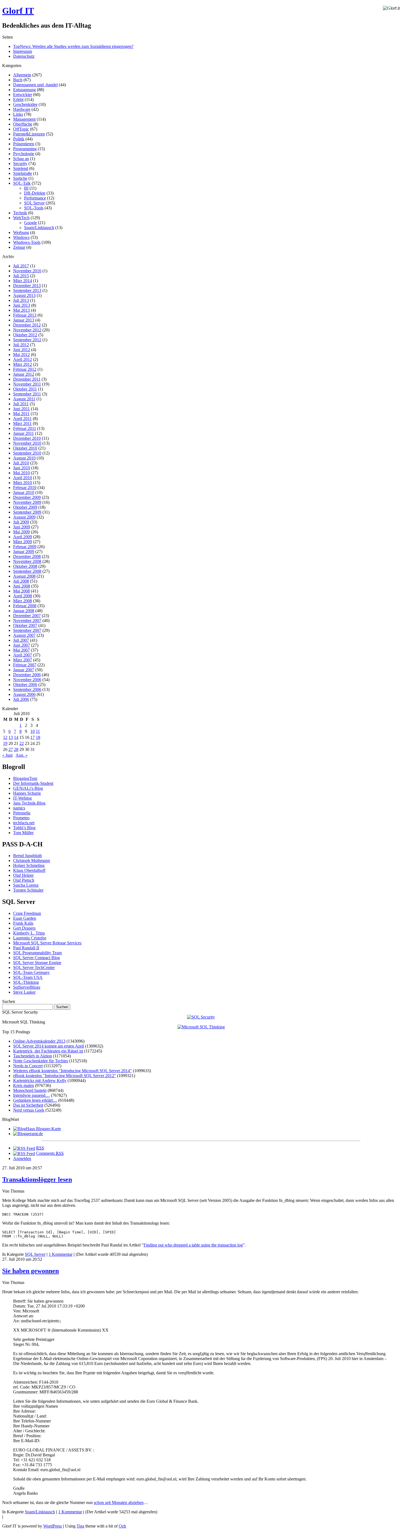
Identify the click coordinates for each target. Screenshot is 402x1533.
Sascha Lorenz (26, 885)
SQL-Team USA (28, 977)
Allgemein (22, 75)
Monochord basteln (29, 1090)
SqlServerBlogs (26, 987)
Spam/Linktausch (39, 227)
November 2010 (27, 443)
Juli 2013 (21, 300)
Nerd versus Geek (28, 1110)
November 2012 (27, 330)
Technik (20, 212)
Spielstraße (22, 173)
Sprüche (20, 178)
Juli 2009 (21, 522)
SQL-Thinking (26, 982)
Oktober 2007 (25, 625)
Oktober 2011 (25, 389)
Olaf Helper (23, 875)
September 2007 (27, 630)
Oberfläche (22, 124)
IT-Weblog (22, 798)
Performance (35, 198)
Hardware (21, 109)
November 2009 (27, 502)
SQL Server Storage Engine (37, 962)
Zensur (19, 247)
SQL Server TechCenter (34, 967)
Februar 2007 (24, 665)
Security (20, 163)
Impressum (22, 51)
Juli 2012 (21, 344)
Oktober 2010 (25, 448)
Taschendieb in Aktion (32, 1056)
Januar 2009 (23, 551)
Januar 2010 (23, 492)
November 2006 (27, 679)
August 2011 (24, 399)
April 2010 (22, 477)
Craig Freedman (27, 913)
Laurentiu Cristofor (29, 938)
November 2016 (27, 270)
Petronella (21, 813)
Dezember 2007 (27, 615)
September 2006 (27, 689)
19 (5, 743)
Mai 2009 (21, 532)
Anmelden (22, 1158)
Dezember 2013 (27, 285)
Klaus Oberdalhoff (29, 870)
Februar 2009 (24, 546)
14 (16, 737)
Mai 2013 (21, 310)
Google (30, 222)
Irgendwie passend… (31, 1095)
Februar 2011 (24, 428)
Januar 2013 (23, 320)
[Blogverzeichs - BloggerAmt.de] (28, 1133)
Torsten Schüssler (28, 890)
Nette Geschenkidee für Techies (40, 1060)
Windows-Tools (26, 242)
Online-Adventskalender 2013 (39, 1041)
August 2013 (24, 295)
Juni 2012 (21, 349)
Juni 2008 (21, 586)
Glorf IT (18, 11)
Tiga (80, 1526)
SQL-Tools (33, 208)
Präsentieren (23, 143)
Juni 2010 (21, 467)
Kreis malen (23, 1085)
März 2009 (22, 541)
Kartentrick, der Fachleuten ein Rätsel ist (48, 1051)
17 (32, 737)
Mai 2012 (21, 354)
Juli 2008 (21, 581)
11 (38, 731)
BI (26, 188)
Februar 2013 (24, 315)
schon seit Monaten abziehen (119, 1502)
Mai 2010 (21, 472)
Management (24, 119)
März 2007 (22, 660)
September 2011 (27, 394)
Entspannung (24, 89)
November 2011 (27, 384)
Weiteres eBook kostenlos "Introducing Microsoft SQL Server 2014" (72, 1070)
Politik (18, 139)
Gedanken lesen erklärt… (35, 1100)
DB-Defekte (34, 193)
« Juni (7, 755)
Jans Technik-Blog (29, 803)
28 (16, 749)
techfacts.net (23, 822)
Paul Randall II (26, 947)
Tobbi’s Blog (24, 827)
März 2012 (22, 364)
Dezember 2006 (27, 674)
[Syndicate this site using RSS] (24, 1148)
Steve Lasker (24, 992)
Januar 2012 (23, 374)
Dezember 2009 (27, 497)
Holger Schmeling (29, 865)
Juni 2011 (21, 408)
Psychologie (23, 153)
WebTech (21, 217)
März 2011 (22, 423)
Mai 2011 (21, 413)
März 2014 (22, 280)
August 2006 (24, 694)
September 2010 (27, 453)
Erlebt (18, 99)
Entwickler (22, 94)
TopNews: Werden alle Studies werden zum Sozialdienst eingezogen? (73, 46)
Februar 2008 (24, 605)
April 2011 (22, 418)
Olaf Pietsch (23, 880)
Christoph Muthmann (31, 860)
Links (18, 114)
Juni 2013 (21, 305)
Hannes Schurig (27, 793)
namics (19, 808)
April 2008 (22, 596)
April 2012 (22, 359)
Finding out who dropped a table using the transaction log (193, 1245)
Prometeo (21, 817)
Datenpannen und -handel (35, 84)
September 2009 (27, 512)
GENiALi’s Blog (28, 788)
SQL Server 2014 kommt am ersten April (48, 1046)
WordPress (52, 1526)
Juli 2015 (21, 275)
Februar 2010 (24, 487)
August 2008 (24, 576)
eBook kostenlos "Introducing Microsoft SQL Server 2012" (64, 1075)
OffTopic (21, 129)
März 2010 (22, 482)
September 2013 (27, 290)
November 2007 (27, 620)
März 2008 (22, 600)
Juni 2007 (21, 645)
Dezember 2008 (27, 556)
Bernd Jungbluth (27, 855)
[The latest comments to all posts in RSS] (24, 1153)
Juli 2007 (21, 640)
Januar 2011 (23, 433)
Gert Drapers (24, 928)
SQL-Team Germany (31, 972)
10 (32, 731)
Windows (21, 237)
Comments (50, 1153)
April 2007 (22, 655)
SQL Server (34, 203)
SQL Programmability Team (37, 952)
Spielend (20, 168)
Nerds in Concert (28, 1065)
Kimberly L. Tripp (29, 933)
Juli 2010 (21, 463)
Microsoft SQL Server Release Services (47, 943)
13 (10, 737)
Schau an (21, 158)
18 (38, 737)
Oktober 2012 (25, 334)
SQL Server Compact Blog (36, 957)
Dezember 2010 (27, 438)
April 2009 (22, 536)
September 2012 (27, 339)
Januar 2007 (23, 669)
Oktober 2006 (25, 684)
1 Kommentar (60, 1254)
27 (10, 749)
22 (21, 743)
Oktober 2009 (25, 507)
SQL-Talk (22, 183)
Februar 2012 (24, 369)
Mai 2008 (21, 591)
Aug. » (22, 755)
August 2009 (24, 517)
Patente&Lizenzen (29, 134)
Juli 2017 (21, 266)
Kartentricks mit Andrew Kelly (39, 1080)
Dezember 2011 (26, 379)
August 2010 (24, 458)
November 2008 (27, 561)
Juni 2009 (21, 527)
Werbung (21, 232)
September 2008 (27, 571)
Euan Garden (24, 918)
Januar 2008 (23, 610)
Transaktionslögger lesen (37, 1179)
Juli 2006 (21, 699)
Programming (25, 148)
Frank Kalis (23, 923)
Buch (17, 79)
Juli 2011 (21, 403)
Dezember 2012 (27, 325)
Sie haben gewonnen (30, 1270)
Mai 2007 (21, 650)
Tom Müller (23, 832)
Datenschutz (23, 56)
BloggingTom (25, 778)
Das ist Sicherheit (28, 1105)
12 (5, 737)
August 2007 (24, 635)
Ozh (122, 1526)
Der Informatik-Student (33, 783)
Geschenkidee (25, 104)
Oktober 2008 (25, 566)
